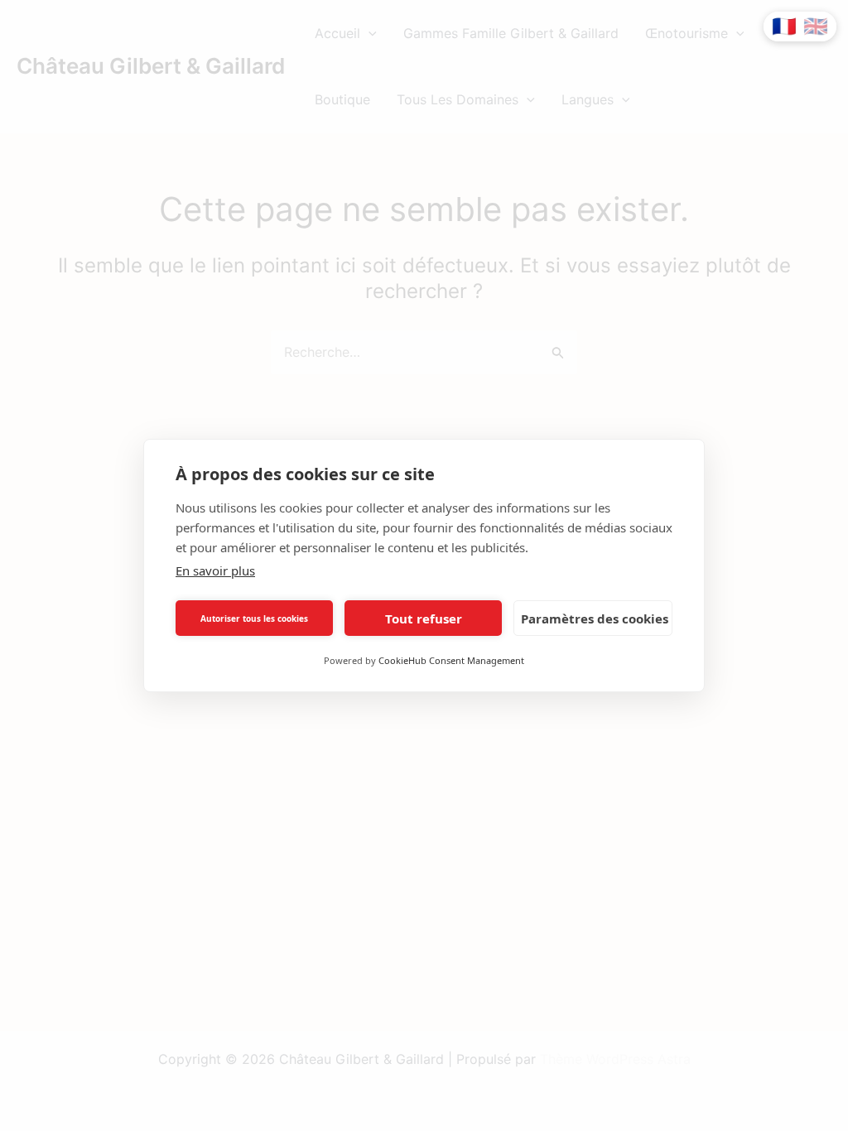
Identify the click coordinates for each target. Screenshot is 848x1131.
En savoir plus (215, 570)
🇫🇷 (784, 26)
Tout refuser (423, 618)
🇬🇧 (815, 26)
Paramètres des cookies (594, 618)
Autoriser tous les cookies (254, 618)
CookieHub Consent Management (451, 660)
